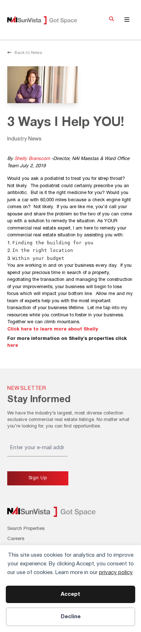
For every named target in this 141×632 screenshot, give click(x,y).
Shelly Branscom (32, 159)
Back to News (27, 53)
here (12, 346)
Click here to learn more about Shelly (52, 329)
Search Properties (25, 529)
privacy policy (116, 572)
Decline (71, 616)
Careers (15, 539)
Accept (70, 594)
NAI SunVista (48, 20)
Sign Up (38, 478)
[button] (111, 20)
